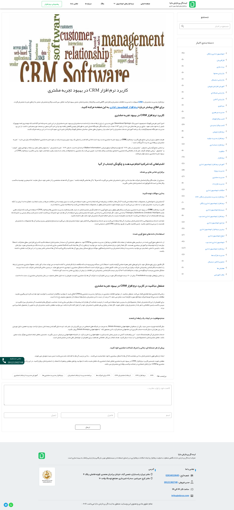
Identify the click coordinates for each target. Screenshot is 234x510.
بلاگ (102, 3)
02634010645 (172, 475)
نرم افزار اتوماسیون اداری (124, 107)
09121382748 (171, 482)
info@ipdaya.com (180, 495)
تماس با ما (74, 3)
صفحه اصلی (145, 3)
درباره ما (88, 3)
